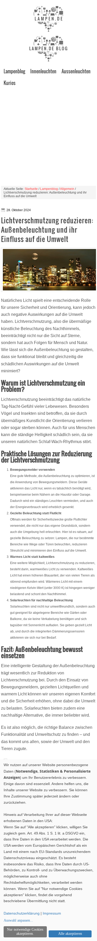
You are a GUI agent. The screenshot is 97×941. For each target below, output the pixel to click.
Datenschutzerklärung (22, 913)
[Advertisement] (48, 137)
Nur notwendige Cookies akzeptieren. (25, 932)
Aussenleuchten (76, 71)
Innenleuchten (43, 71)
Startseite (31, 189)
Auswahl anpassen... (18, 920)
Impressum (52, 913)
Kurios (10, 83)
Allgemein (67, 189)
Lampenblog (14, 71)
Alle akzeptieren (70, 934)
